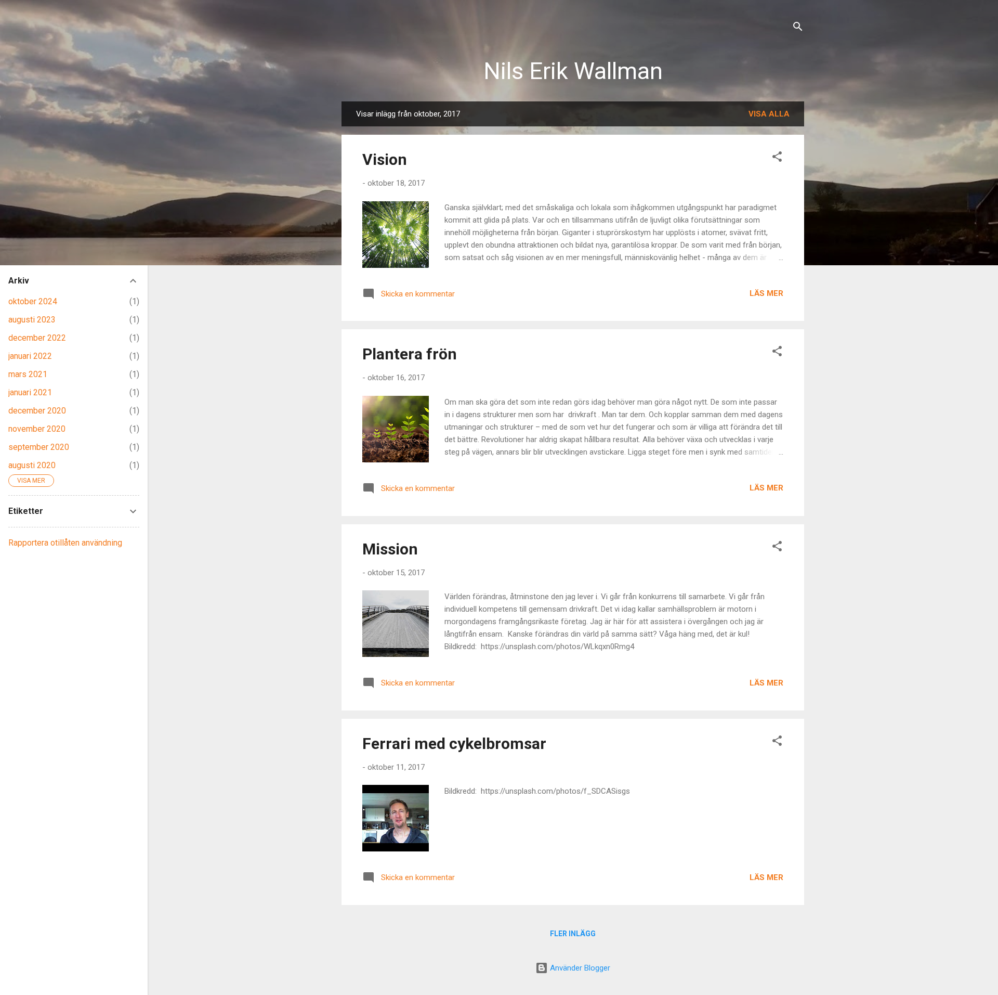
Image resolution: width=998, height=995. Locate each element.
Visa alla (769, 114)
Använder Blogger (579, 968)
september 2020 (38, 447)
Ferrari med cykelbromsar (454, 743)
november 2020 (36, 429)
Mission (390, 549)
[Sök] (798, 28)
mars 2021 (27, 374)
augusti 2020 (32, 465)
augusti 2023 (32, 320)
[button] (777, 158)
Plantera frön (409, 354)
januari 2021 (30, 392)
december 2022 (37, 338)
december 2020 (37, 411)
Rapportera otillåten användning (65, 543)
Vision (384, 159)
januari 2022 (30, 356)
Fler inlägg (573, 933)
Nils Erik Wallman (573, 71)
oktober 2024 (32, 301)
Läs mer (766, 293)
